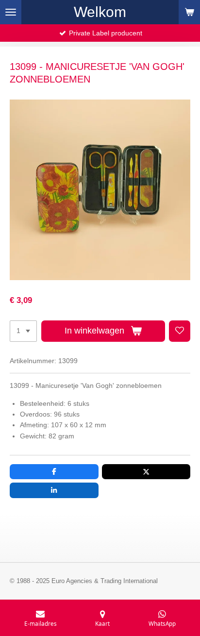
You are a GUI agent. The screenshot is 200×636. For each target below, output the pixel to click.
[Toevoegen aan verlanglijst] (179, 331)
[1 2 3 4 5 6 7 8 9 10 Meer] (23, 331)
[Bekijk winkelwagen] (189, 12)
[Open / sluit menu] (10, 12)
